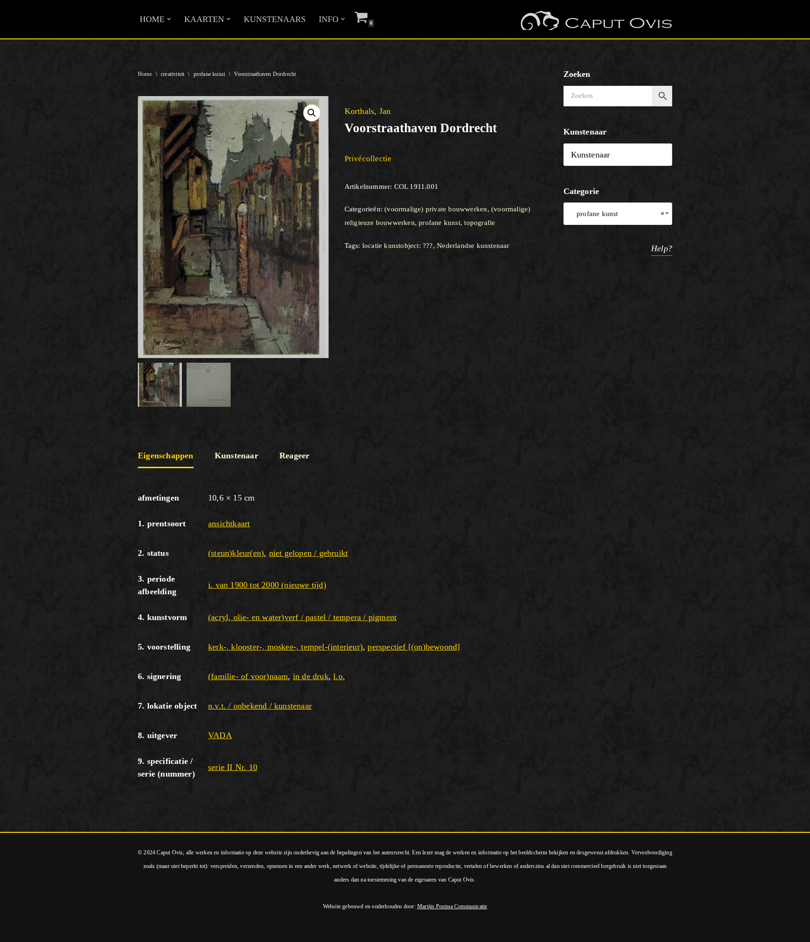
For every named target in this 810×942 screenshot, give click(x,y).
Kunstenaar (236, 455)
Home (145, 74)
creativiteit (172, 74)
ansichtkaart (229, 523)
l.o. (339, 676)
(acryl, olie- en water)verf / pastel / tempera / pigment (302, 617)
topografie (479, 222)
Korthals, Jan (368, 111)
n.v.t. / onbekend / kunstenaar (260, 705)
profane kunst (209, 74)
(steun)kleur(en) (236, 553)
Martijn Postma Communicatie (452, 906)
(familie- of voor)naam (248, 676)
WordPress (135, 929)
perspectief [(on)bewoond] (414, 646)
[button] (169, 19)
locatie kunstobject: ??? (397, 245)
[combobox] (618, 213)
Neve (16, 929)
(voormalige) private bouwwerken (435, 209)
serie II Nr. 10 (232, 767)
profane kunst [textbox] (618, 213)
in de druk (311, 676)
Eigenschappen (166, 455)
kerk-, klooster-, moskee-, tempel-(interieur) (285, 646)
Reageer (294, 455)
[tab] (166, 456)
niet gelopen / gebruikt (308, 553)
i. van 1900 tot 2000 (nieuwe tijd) (267, 585)
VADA (220, 735)
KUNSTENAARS (275, 19)
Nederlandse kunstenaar (473, 245)
